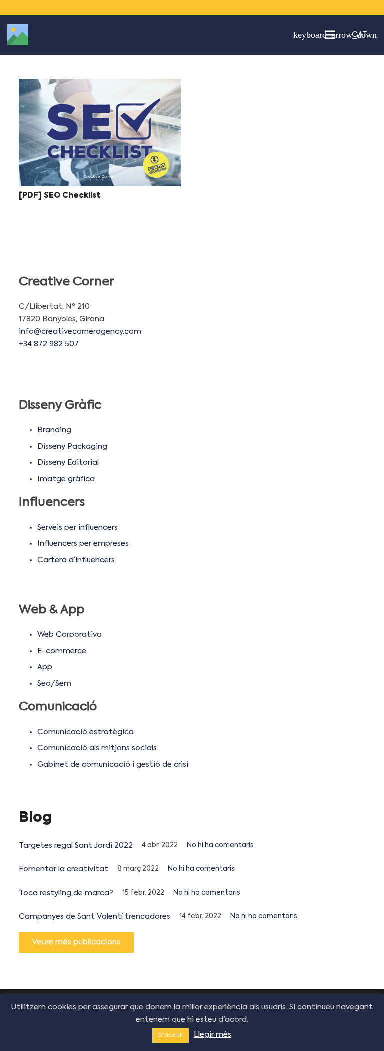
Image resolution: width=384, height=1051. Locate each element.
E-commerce (62, 651)
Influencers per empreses (83, 543)
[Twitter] (340, 7)
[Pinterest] (368, 7)
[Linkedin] (354, 7)
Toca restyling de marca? (66, 893)
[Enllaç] (18, 34)
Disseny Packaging (73, 446)
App (45, 667)
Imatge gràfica (66, 479)
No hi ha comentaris (220, 845)
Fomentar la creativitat (63, 869)
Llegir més (213, 1034)
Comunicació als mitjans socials (97, 748)
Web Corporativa (70, 634)
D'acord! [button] (170, 1035)
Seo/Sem (55, 683)
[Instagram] (312, 7)
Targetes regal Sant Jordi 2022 (76, 845)
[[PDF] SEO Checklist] (100, 133)
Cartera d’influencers (76, 560)
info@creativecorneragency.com (80, 331)
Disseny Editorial (68, 462)
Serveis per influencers (78, 527)
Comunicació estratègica (86, 732)
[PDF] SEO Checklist (60, 195)
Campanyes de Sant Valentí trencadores (94, 916)
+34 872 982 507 (49, 344)
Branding (55, 430)
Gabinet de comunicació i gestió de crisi (113, 764)
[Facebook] (326, 7)
